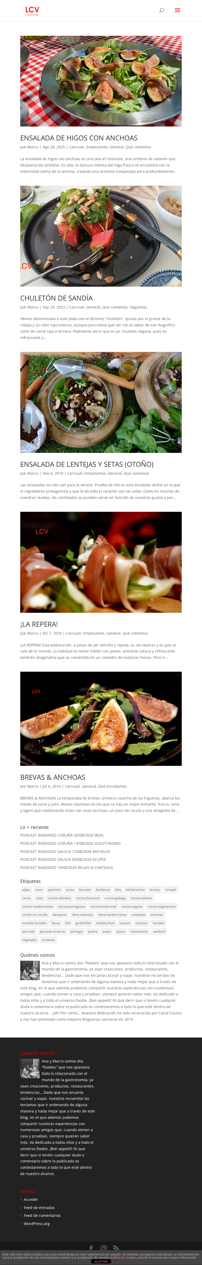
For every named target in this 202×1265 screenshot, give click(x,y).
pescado (28, 931)
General (117, 146)
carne (26, 898)
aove (39, 889)
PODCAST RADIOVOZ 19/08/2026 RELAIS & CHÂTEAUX (66, 867)
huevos (125, 923)
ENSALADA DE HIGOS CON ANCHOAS (79, 138)
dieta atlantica (82, 914)
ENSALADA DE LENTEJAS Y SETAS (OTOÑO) (87, 464)
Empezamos (97, 146)
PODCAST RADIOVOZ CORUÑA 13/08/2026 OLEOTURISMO (70, 843)
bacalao (85, 889)
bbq (118, 889)
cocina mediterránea (37, 906)
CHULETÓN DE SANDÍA (56, 298)
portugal (76, 931)
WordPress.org (37, 1223)
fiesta (56, 923)
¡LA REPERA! (39, 624)
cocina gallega (115, 898)
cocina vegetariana (162, 906)
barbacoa (103, 889)
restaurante (139, 931)
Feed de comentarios (42, 1215)
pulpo (107, 931)
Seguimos (138, 307)
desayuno (60, 914)
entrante (156, 914)
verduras (48, 940)
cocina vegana (132, 906)
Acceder (31, 1199)
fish (67, 923)
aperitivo (54, 889)
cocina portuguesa (71, 906)
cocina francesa (87, 898)
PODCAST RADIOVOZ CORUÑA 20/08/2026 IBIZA (61, 835)
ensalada (138, 914)
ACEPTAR (101, 1261)
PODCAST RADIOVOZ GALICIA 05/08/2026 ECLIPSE (63, 859)
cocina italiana (141, 898)
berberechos (135, 889)
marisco (141, 923)
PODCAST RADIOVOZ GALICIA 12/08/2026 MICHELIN (65, 851)
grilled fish (83, 923)
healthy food (105, 923)
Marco (32, 146)
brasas (155, 889)
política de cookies (123, 1257)
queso (120, 931)
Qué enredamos (112, 786)
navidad (158, 923)
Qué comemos (138, 146)
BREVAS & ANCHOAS (52, 777)
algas (26, 889)
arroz (70, 889)
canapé (170, 889)
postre (93, 931)
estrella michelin (34, 923)
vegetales (29, 940)
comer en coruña (34, 914)
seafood (159, 931)
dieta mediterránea (112, 914)
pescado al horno (52, 931)
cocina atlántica (59, 898)
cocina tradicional (103, 906)
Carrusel (76, 146)
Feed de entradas (39, 1207)
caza (39, 898)
